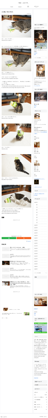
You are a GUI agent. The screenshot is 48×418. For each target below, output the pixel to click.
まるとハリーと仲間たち (40, 397)
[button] (46, 57)
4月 (37, 214)
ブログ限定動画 (40, 399)
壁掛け (35, 105)
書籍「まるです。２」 (40, 406)
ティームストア (37, 85)
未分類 (40, 409)
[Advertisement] (16, 227)
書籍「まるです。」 (40, 404)
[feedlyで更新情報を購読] (9, 238)
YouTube (35, 195)
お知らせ (40, 392)
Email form (36, 377)
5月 (37, 212)
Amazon (35, 52)
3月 (37, 217)
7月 (37, 207)
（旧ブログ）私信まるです (39, 193)
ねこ (3, 217)
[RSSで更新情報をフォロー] (24, 238)
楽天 (35, 54)
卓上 (35, 107)
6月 (37, 209)
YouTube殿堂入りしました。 (39, 178)
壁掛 (35, 313)
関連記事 (36, 308)
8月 (37, 204)
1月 (37, 222)
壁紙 (40, 402)
